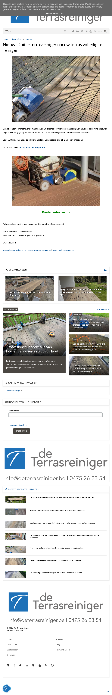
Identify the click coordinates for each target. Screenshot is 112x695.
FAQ (58, 644)
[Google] (65, 31)
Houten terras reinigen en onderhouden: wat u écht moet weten (57, 510)
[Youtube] (90, 31)
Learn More (52, 13)
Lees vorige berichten (17, 425)
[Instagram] (86, 31)
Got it (64, 13)
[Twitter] (73, 31)
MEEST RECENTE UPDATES (23, 489)
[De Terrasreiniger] (56, 23)
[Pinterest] (82, 31)
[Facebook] (69, 31)
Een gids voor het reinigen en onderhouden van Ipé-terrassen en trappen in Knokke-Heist (81, 292)
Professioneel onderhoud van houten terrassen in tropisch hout (57, 548)
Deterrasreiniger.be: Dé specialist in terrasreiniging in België (55, 560)
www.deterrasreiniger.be (39, 250)
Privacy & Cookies (64, 650)
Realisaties (12, 644)
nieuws (29, 39)
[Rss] (95, 31)
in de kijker (16, 39)
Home (5, 39)
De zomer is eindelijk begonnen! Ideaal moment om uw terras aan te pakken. (62, 497)
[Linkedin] (77, 31)
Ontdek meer (28, 367)
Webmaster (12, 650)
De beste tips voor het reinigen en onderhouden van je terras (56, 572)
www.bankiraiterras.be (63, 250)
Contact (11, 655)
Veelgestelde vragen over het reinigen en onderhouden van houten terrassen (63, 523)
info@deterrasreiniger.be (32, 147)
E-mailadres (13, 411)
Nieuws (59, 639)
